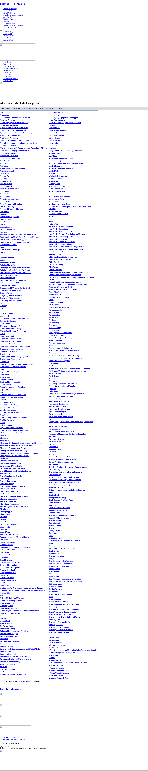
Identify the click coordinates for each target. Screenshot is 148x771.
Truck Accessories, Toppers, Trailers (63, 612)
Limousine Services (56, 135)
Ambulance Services (8, 153)
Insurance (4, 639)
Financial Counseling (8, 499)
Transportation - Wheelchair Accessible (64, 604)
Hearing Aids (5, 585)
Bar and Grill (5, 219)
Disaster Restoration (8, 410)
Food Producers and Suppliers (12, 522)
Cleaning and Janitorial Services (12, 326)
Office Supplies (54, 262)
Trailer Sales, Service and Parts (61, 594)
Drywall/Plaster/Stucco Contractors (14, 430)
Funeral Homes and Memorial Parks (14, 537)
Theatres (52, 574)
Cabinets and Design (8, 285)
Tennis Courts (54, 569)
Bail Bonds (4, 212)
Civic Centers (5, 323)
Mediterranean (55, 181)
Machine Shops (55, 153)
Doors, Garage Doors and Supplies (13, 418)
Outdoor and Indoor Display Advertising (65, 275)
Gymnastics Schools (7, 570)
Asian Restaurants (7, 171)
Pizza (51, 345)
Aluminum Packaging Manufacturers (14, 151)
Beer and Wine (6, 232)
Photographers (54, 330)
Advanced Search (14, 108)
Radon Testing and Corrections (61, 396)
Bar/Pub (3, 222)
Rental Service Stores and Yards (61, 431)
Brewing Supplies (7, 257)
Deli (1, 392)
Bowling (3, 252)
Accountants (5, 112)
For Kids (3, 529)
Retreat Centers (55, 442)
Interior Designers (7, 646)
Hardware (4, 575)
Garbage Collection (7, 542)
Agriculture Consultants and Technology (16, 133)
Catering (3, 306)
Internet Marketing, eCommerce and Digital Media (20, 649)
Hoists (2, 596)
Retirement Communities (58, 439)
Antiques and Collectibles (10, 158)
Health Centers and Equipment (12, 583)
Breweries (4, 255)
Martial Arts (54, 171)
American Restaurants (9, 156)
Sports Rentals (54, 523)
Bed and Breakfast (7, 229)
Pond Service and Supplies (59, 361)
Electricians (4, 435)
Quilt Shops (53, 391)
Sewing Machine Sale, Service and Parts (64, 482)
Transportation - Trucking (59, 602)
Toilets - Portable (55, 586)
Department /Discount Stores (11, 397)
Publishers (53, 381)
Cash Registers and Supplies (11, 301)
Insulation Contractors (9, 636)
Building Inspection (7, 262)
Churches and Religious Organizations (15, 318)
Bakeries (3, 214)
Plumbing (52, 353)
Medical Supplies (55, 179)
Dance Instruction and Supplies (12, 387)
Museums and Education (58, 214)
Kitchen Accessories (7, 672)
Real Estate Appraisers (58, 406)
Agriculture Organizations (10, 135)
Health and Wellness (8, 580)
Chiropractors (5, 316)
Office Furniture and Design (60, 259)
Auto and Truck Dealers (9, 189)
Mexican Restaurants (57, 191)
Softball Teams (54, 513)
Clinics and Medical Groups (11, 329)
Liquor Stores (54, 138)
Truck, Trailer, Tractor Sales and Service (65, 617)
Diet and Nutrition (7, 402)
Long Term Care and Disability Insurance (65, 151)
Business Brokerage (7, 278)
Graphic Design (6, 560)
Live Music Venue (56, 140)
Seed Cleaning (54, 470)
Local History (54, 143)
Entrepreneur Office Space (10, 463)
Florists (3, 519)
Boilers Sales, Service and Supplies (13, 240)
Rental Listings (55, 429)
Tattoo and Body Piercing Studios (62, 548)
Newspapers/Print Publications (61, 226)
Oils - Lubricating (56, 265)
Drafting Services (7, 420)
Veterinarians (54, 640)
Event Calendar (9, 13)
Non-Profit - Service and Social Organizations (66, 247)
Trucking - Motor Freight (59, 632)
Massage (52, 173)
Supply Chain (54, 531)
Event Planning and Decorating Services (16, 471)
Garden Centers (6, 545)
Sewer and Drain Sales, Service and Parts (65, 480)
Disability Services (7, 407)
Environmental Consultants (11, 466)
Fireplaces (4, 509)
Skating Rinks (54, 495)
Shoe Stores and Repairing (59, 485)
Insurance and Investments (10, 644)
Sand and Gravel (55, 449)
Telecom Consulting (56, 556)
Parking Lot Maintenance (59, 297)
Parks (51, 300)
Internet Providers (7, 651)
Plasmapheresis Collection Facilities (62, 348)
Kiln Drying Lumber (8, 669)
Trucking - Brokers (56, 620)
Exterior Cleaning (7, 484)
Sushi (51, 536)
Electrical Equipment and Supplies (13, 433)
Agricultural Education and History (14, 128)
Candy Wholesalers (7, 293)
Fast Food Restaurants (9, 491)
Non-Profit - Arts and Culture (60, 232)
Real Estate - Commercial (59, 401)
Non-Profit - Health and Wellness (62, 242)
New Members (27, 108)
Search (4, 108)
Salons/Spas (53, 447)
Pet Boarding (54, 312)
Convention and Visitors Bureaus (13, 367)
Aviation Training (7, 207)
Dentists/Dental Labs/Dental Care (13, 395)
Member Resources (10, 38)
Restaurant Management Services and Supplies (67, 434)
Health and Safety (7, 578)
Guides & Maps (9, 11)
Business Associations (8, 275)
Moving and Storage (57, 211)
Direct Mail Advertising (9, 405)
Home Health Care (7, 603)
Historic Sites (5, 593)
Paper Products (55, 295)
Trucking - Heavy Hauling (59, 627)
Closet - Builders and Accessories (13, 331)
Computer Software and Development (15, 346)
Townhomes (53, 592)
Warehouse (53, 648)
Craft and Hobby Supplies (10, 382)
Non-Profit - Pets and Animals (60, 244)
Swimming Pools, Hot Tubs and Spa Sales (65, 541)
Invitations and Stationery (10, 662)
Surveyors (53, 533)
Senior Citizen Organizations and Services (65, 472)
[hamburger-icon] (1, 30)
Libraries (52, 125)
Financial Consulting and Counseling (14, 496)
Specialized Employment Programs (62, 515)
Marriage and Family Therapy (61, 168)
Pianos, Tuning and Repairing (60, 338)
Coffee (2, 334)
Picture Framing (55, 340)
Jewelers (3, 667)
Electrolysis (4, 440)
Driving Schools (6, 425)
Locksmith (53, 146)
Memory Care (54, 184)
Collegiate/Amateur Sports (10, 339)
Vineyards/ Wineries (57, 645)
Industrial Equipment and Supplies (14, 631)
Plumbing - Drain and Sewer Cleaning (64, 356)
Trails (51, 597)
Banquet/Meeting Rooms (9, 217)
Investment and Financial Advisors (13, 657)
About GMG (8, 40)
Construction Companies (10, 359)
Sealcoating (53, 464)
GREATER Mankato (12, 3)
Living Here (7, 34)
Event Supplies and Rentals (11, 476)
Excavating (4, 479)
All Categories (58, 108)
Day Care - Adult (7, 390)
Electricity (4, 438)
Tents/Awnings (54, 571)
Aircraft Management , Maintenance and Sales (18, 143)
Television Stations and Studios (61, 564)
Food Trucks (5, 527)
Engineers (4, 458)
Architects (4, 166)
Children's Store (6, 313)
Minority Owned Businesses (60, 196)
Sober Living (54, 505)
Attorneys (4, 179)
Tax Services (54, 551)
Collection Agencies (7, 336)
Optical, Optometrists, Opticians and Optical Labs (68, 272)
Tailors (51, 543)
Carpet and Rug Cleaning (10, 298)
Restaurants (53, 437)
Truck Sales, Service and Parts (61, 614)
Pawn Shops (54, 305)
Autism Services (6, 184)
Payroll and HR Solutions (59, 307)
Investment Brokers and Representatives (16, 659)
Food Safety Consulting (9, 524)
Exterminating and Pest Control (12, 486)
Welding (52, 658)
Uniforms (52, 635)
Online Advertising (56, 270)
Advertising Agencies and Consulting (14, 123)
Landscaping (54, 115)
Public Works (54, 378)
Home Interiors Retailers (9, 608)
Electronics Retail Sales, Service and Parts (16, 446)
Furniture (4, 540)
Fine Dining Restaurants (9, 504)
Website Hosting (55, 655)
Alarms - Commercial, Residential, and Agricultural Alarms (23, 148)
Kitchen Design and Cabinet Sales (13, 674)
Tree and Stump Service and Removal (64, 609)
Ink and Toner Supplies (9, 634)
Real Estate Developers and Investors (63, 409)
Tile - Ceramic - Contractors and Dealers (65, 579)
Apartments (4, 161)
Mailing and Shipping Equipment (62, 158)
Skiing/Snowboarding (57, 498)
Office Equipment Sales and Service (63, 257)
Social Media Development (59, 508)
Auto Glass (4, 191)
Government (5, 555)
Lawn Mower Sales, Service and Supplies (65, 123)
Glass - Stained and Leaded (10, 550)
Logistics (52, 148)
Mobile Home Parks (56, 199)
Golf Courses (5, 552)
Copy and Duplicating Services (12, 372)
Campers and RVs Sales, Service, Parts (15, 288)
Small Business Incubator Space (61, 500)
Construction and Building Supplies (14, 357)
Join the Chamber (9, 17)
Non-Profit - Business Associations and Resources (68, 234)
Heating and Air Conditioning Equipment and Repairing (22, 588)
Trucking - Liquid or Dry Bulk (61, 630)
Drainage (3, 423)
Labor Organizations (57, 112)
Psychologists (54, 376)
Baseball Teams (6, 227)
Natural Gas (53, 224)
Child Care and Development (11, 311)
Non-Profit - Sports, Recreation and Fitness (66, 249)
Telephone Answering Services (61, 561)
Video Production (56, 642)
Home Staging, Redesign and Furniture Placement (19, 611)
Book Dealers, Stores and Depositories (15, 242)
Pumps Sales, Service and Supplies (62, 386)
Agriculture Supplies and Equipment (14, 140)
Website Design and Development (62, 653)
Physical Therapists (56, 335)
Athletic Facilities (6, 176)
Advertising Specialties (9, 125)
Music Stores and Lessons (59, 219)
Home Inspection (6, 606)
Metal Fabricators (56, 189)
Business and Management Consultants (15, 273)
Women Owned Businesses (59, 673)
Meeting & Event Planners (13, 15)
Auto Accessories (6, 186)
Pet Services (53, 317)
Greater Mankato (10, 689)
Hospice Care (5, 616)
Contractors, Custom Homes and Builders (16, 364)
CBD (2, 308)
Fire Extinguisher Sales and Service (14, 507)
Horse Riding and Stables (10, 613)
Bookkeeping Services (8, 245)
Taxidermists (54, 553)
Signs (51, 492)
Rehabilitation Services (58, 426)
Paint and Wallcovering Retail (60, 287)
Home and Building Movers (11, 601)
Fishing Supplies (6, 512)
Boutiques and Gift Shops (10, 250)
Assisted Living (6, 173)
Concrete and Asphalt (8, 351)
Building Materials (7, 265)
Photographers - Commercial (60, 333)
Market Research (55, 166)
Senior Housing (55, 475)
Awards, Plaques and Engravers (12, 209)
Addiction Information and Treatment (15, 118)
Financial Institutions (8, 501)
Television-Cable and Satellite (60, 566)
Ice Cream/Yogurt (7, 626)
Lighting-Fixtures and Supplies (61, 133)
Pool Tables (53, 363)
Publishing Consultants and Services (63, 384)
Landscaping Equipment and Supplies (64, 118)
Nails (51, 221)
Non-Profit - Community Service (61, 237)
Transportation (55, 599)
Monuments (53, 201)
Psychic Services (55, 373)
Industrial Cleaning (7, 629)
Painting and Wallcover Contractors (63, 290)
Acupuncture (5, 115)
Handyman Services (8, 573)
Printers (52, 366)
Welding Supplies (55, 660)
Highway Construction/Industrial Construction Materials (22, 590)
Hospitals (3, 618)
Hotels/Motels (5, 621)
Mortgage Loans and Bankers (60, 204)
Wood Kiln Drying (56, 675)
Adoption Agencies (7, 120)
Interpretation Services (9, 654)
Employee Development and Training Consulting (19, 453)
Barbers (3, 224)
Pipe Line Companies (57, 343)
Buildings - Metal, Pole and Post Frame (15, 270)
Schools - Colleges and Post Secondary (64, 457)
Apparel (3, 163)
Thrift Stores (54, 576)
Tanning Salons (55, 546)
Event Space (5, 473)
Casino (2, 303)
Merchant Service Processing (60, 186)
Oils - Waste (53, 267)
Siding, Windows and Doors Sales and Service (67, 490)
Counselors (4, 374)
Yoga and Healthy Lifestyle (59, 678)
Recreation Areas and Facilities (61, 417)
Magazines (53, 156)
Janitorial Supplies (7, 664)
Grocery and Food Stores (10, 562)
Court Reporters (6, 379)
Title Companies (55, 584)
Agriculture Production (9, 138)
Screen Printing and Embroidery (62, 462)
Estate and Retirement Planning (12, 468)
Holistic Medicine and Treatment (13, 598)
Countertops (5, 377)
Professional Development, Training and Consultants (69, 368)
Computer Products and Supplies (13, 344)
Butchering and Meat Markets (12, 283)
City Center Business (8, 321)
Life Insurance (54, 128)
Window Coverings (56, 668)
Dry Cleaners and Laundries (11, 428)
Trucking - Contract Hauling (60, 622)
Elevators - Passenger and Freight (13, 448)
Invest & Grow (8, 36)
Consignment (5, 354)
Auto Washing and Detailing (11, 204)
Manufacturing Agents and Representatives (66, 163)
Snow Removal (55, 503)
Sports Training (55, 525)
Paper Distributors (56, 292)
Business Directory (10, 9)
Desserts (3, 400)
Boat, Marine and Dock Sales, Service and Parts (19, 237)
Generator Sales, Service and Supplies (15, 547)
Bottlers (3, 247)
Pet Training (54, 323)
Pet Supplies (53, 320)
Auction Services (6, 181)
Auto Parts (4, 194)
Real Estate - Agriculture (58, 399)
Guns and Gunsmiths (8, 565)
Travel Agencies (55, 607)
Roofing (52, 444)
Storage (52, 528)
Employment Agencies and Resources (14, 456)
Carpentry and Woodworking (11, 296)
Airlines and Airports (8, 146)
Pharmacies (53, 325)
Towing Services (55, 589)
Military (52, 194)
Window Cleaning (56, 665)
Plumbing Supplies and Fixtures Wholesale (65, 358)
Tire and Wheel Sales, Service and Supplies (66, 581)
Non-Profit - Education (58, 239)
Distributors (4, 415)
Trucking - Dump (56, 625)
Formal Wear (5, 532)
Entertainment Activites (9, 461)
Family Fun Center (7, 489)
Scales (51, 454)
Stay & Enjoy (8, 32)
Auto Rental (5, 196)
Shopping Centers (56, 487)
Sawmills (52, 452)
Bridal (2, 260)
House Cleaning (6, 623)
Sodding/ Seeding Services (59, 510)
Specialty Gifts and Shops (59, 518)
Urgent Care (54, 637)
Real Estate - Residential (58, 404)
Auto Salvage (5, 201)
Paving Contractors (56, 302)
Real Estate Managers (57, 412)
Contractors (4, 362)
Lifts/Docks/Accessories (58, 130)
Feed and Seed (5, 494)
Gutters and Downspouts (10, 568)
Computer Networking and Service (14, 341)
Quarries (52, 389)
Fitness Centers (6, 514)
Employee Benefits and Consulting (13, 451)
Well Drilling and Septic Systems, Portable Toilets (68, 663)
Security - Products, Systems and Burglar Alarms (68, 467)
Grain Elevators (6, 557)
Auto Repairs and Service (10, 199)
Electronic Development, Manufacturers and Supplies (21, 443)
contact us (23, 681)
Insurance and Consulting (10, 641)
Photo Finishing (55, 328)
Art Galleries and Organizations (12, 168)
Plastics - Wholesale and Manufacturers (64, 351)
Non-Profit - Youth (56, 252)
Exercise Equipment (8, 481)
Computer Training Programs (12, 349)
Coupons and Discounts (43, 108)
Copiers (3, 369)
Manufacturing (55, 161)
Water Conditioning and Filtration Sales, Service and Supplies (73, 650)
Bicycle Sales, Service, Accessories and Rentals (18, 235)
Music (51, 216)
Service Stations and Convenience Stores (64, 477)
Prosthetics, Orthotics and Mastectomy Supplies (67, 371)
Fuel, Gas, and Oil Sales (9, 534)
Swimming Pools (55, 538)
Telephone (53, 559)
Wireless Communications (59, 670)
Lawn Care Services (57, 120)
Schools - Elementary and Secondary (63, 459)
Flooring (3, 517)
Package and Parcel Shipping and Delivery (65, 282)
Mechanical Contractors (58, 176)
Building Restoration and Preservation (15, 268)
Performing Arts (55, 310)
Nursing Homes (55, 254)
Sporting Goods (55, 520)
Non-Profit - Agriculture (58, 229)
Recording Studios (56, 414)
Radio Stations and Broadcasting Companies (66, 394)
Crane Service (5, 385)
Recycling (52, 419)
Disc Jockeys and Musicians (11, 412)
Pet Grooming (54, 315)
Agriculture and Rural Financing (13, 130)
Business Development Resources (13, 280)
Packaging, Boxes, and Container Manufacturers (68, 284)
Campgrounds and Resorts (10, 290)
